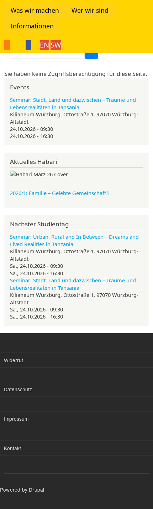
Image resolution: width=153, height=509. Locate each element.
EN (44, 45)
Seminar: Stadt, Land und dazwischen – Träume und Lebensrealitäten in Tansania (73, 103)
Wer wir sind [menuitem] (90, 10)
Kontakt (12, 448)
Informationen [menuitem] (32, 26)
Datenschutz (18, 389)
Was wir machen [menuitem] (35, 10)
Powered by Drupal (22, 489)
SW (56, 45)
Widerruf (13, 360)
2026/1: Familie (60, 193)
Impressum (16, 418)
